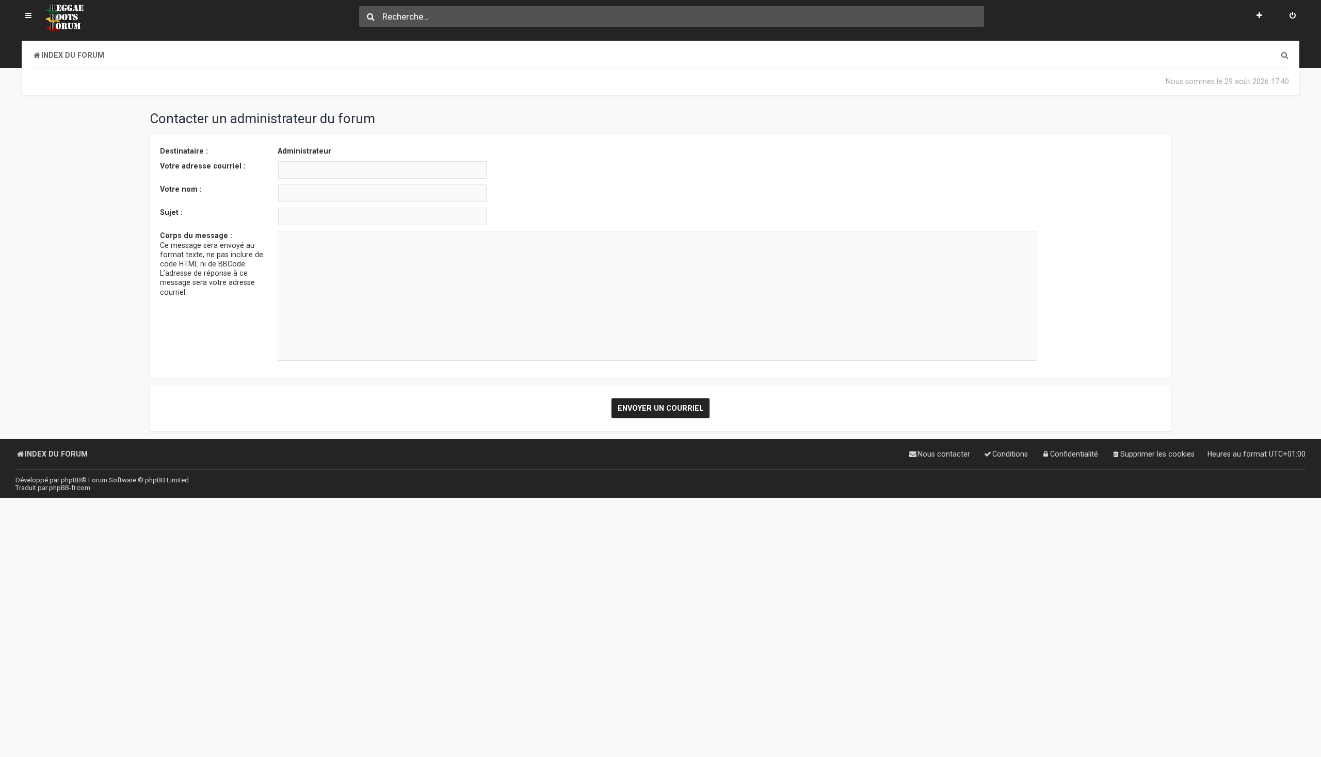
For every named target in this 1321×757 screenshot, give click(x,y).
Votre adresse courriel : (203, 166)
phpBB (71, 480)
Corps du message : (196, 235)
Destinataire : (184, 151)
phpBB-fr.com (69, 488)
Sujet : (171, 212)
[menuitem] (1292, 16)
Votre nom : (181, 189)
